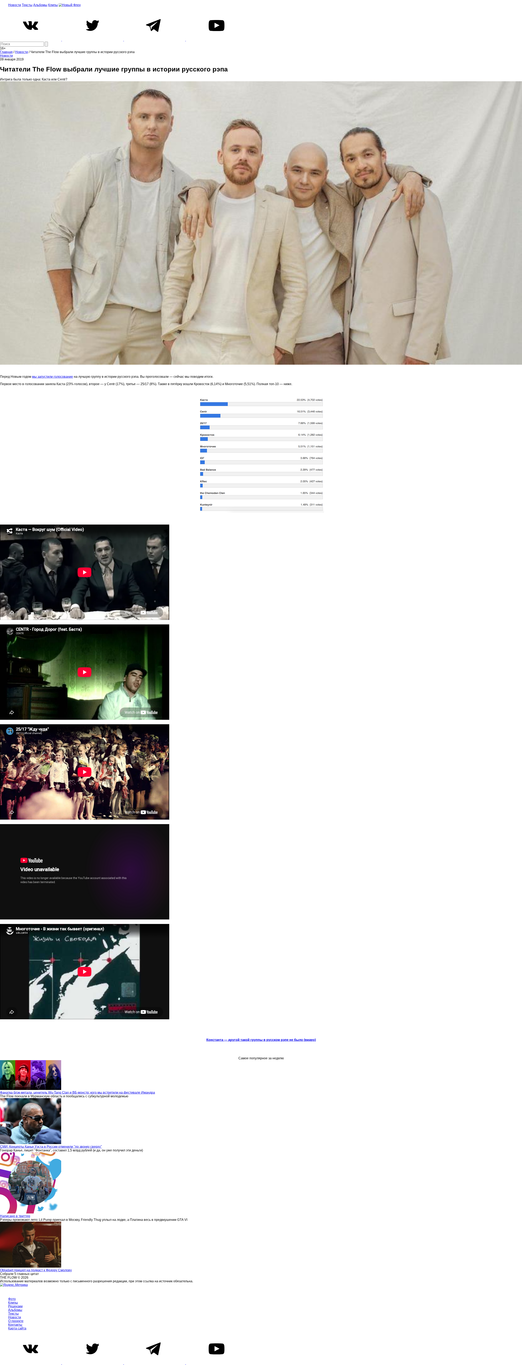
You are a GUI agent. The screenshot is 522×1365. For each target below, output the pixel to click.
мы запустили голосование (52, 376)
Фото (12, 1299)
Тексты (27, 5)
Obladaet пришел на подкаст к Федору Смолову (36, 1270)
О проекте (15, 1321)
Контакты (15, 1324)
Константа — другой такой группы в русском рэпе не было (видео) (261, 1040)
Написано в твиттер (15, 1216)
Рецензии (15, 1306)
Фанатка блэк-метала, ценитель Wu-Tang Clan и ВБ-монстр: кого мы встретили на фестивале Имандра (77, 1092)
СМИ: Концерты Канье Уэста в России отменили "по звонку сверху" (51, 1146)
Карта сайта (17, 1328)
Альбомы (40, 5)
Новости (14, 5)
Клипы (53, 5)
